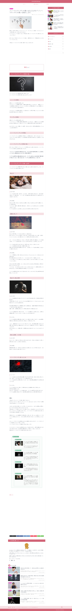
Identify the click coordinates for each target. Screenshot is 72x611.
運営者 (48, 4)
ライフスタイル (56, 36)
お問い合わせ (36, 4)
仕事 (56, 41)
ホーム (24, 4)
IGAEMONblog (36, 1)
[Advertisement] (27, 55)
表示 (28, 67)
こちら (19, 558)
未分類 (56, 46)
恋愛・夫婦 (11, 8)
